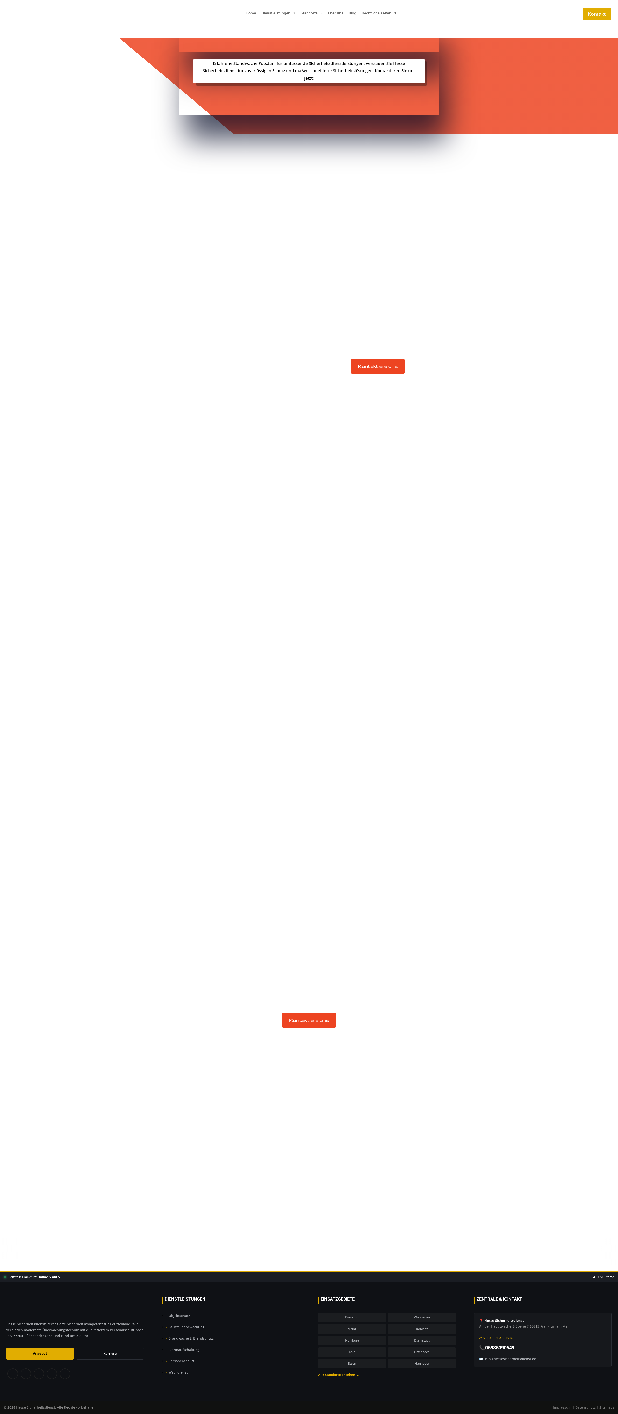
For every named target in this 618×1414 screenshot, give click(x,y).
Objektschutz (339, 853)
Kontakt (597, 14)
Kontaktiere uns (378, 366)
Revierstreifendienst (346, 891)
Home (251, 13)
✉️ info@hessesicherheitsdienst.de (507, 1359)
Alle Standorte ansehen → (338, 1374)
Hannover (422, 1363)
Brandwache (338, 834)
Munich (333, 615)
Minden (333, 703)
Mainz (332, 672)
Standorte (309, 13)
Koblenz (422, 1329)
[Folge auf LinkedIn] (52, 1374)
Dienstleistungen (275, 13)
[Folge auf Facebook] (12, 1374)
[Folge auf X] (25, 1374)
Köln (352, 1352)
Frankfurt (352, 1317)
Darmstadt (422, 1340)
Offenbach (421, 1352)
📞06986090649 (496, 1348)
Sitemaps (606, 1407)
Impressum (562, 1407)
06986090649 (312, 1209)
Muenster (335, 653)
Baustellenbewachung (348, 815)
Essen (352, 1363)
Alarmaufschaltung (184, 1349)
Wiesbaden (422, 1317)
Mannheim (337, 684)
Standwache (338, 872)
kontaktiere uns (309, 95)
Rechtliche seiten (376, 13)
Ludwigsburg (338, 634)
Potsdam (334, 590)
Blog (352, 13)
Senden (408, 1170)
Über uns (335, 13)
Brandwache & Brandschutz (191, 1338)
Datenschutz (585, 1407)
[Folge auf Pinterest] (38, 1374)
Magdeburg (337, 722)
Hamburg (352, 1340)
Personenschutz (182, 1361)
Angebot (40, 1353)
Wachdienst (178, 1372)
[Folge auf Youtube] (65, 1374)
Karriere (110, 1353)
